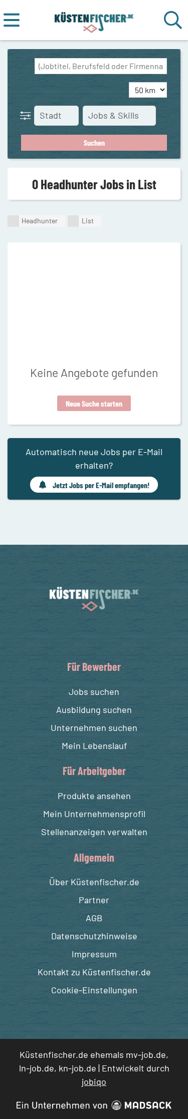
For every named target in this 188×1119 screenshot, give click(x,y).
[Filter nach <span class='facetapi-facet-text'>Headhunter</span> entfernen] (13, 221)
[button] (27, 115)
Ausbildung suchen (94, 709)
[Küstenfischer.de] (94, 20)
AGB (94, 917)
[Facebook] (86, 634)
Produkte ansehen (94, 795)
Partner (94, 899)
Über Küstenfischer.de (94, 881)
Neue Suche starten (94, 403)
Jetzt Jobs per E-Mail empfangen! (101, 485)
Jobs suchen (94, 691)
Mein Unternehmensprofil (94, 813)
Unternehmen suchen (94, 727)
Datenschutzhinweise (94, 935)
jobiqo (94, 1081)
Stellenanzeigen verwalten (94, 831)
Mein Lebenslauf (94, 745)
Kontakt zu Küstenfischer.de (94, 971)
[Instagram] (104, 634)
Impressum (94, 953)
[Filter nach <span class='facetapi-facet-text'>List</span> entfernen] (73, 221)
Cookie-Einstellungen (94, 989)
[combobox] (101, 66)
